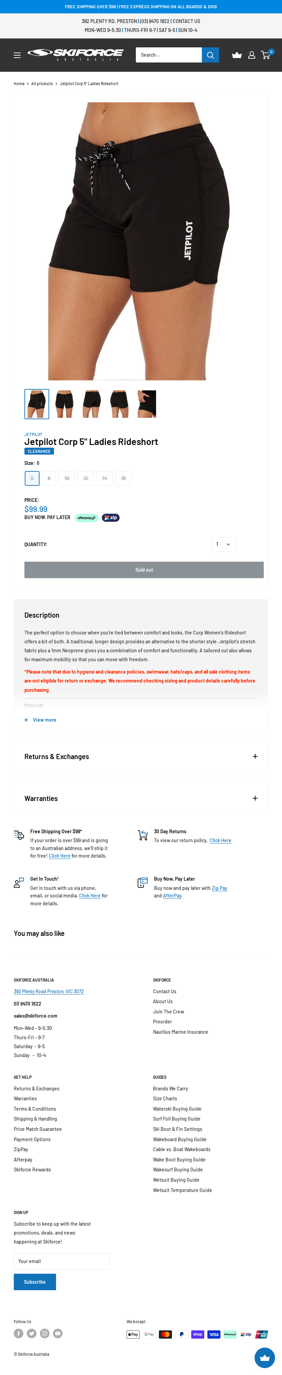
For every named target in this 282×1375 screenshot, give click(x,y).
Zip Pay (219, 888)
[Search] (210, 54)
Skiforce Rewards (32, 1169)
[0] (265, 55)
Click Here (59, 856)
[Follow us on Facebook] (18, 1333)
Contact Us (186, 21)
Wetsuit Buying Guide (176, 1180)
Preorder (162, 1021)
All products (42, 83)
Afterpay (23, 1159)
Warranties (25, 1098)
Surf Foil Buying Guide (176, 1119)
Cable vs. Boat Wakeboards (181, 1149)
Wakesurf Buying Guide (178, 1169)
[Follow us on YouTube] (58, 1333)
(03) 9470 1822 (155, 21)
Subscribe (35, 1282)
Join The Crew (168, 1012)
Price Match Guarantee (38, 1129)
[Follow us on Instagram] (45, 1333)
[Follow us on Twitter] (31, 1333)
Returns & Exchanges (36, 1088)
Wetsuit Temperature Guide (182, 1190)
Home (19, 83)
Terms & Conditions (35, 1109)
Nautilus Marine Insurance (180, 1032)
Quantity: (35, 544)
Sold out (144, 570)
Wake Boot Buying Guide (179, 1159)
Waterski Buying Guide (177, 1109)
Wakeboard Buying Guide (180, 1139)
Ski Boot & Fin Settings (177, 1129)
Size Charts (165, 1098)
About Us (163, 1001)
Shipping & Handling (35, 1119)
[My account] (251, 55)
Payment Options (32, 1139)
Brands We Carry (170, 1088)
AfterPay (172, 895)
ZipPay (21, 1149)
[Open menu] (17, 55)
